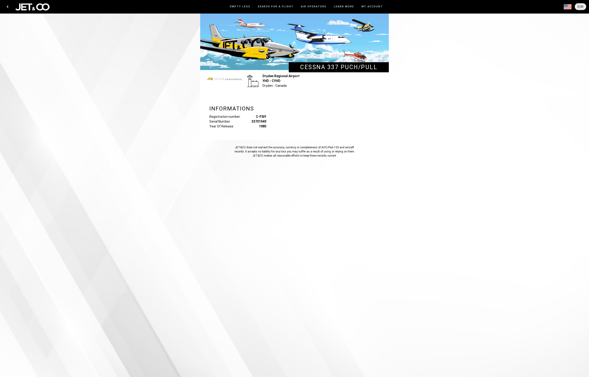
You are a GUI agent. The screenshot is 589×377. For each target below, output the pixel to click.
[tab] (240, 7)
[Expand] (567, 7)
